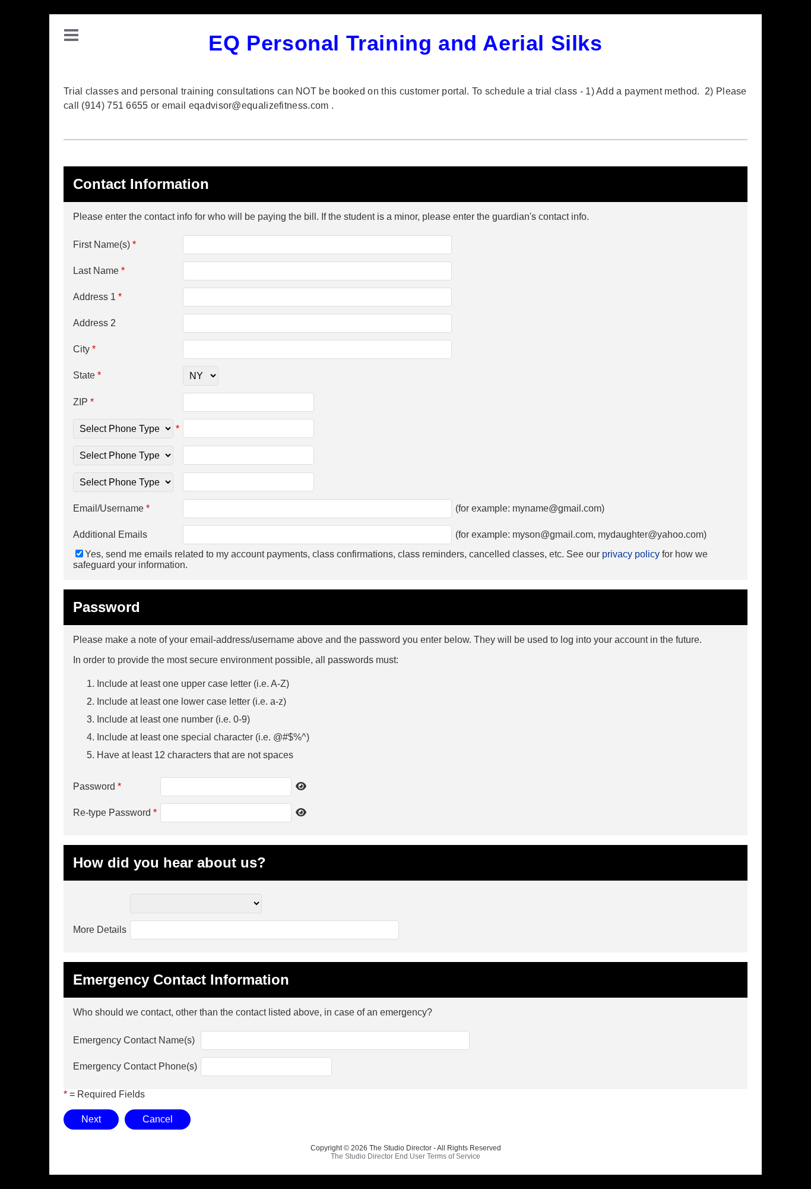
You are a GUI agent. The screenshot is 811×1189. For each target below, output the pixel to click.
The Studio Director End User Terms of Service (405, 1156)
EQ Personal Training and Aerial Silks (405, 43)
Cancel (157, 1119)
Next (91, 1119)
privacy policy (631, 554)
